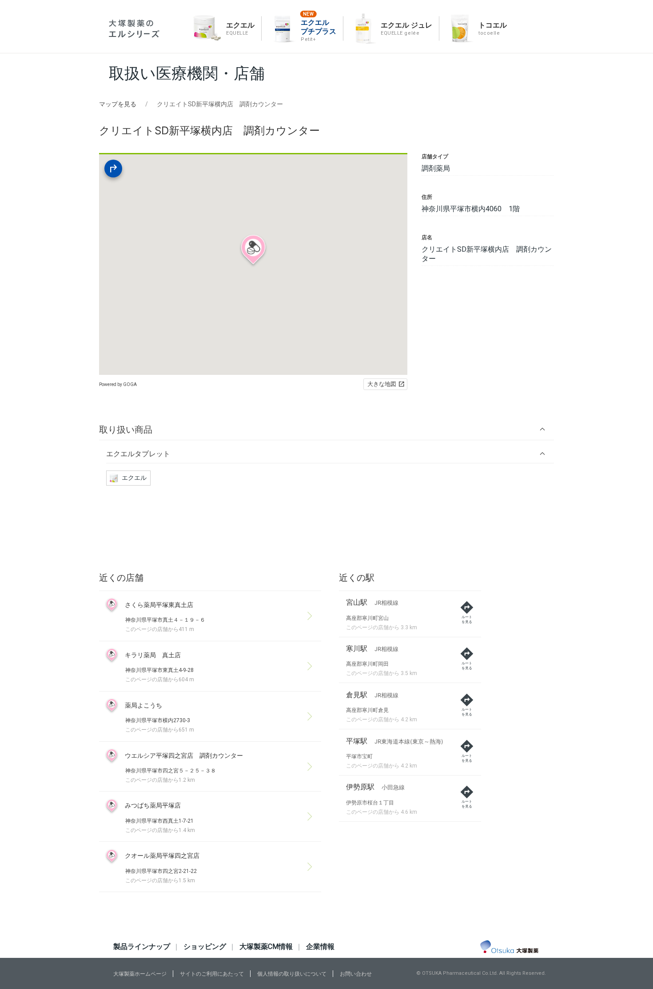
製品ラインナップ (141, 946)
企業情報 (320, 946)
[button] (326, 429)
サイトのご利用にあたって (212, 974)
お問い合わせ (356, 974)
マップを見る (117, 104)
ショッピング (204, 946)
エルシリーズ (134, 29)
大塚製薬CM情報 (266, 946)
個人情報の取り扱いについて (291, 974)
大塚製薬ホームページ (140, 974)
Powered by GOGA (118, 384)
